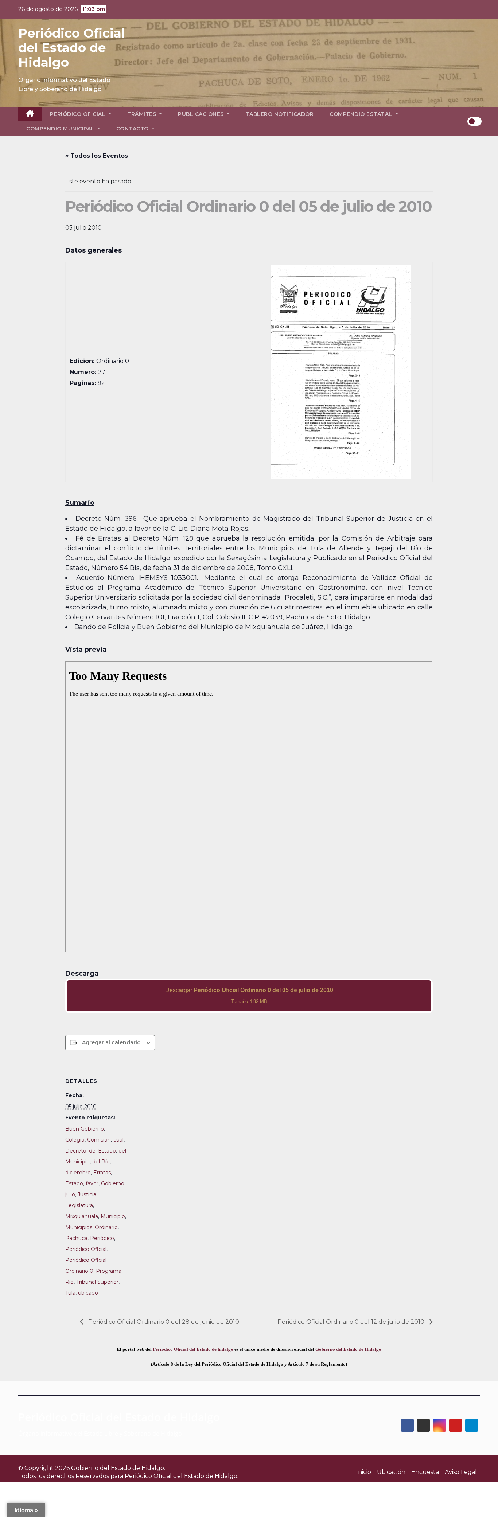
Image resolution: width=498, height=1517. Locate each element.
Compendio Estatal (362, 114)
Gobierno (112, 1183)
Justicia (87, 1194)
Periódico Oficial (78, 114)
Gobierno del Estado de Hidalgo (348, 1349)
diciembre (78, 1172)
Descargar (249, 995)
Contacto (133, 128)
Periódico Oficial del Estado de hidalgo (193, 1349)
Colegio (75, 1139)
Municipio (113, 1216)
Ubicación (391, 1472)
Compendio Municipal (61, 128)
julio (70, 1194)
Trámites (142, 114)
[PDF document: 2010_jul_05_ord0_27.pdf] (249, 806)
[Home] (30, 114)
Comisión (99, 1139)
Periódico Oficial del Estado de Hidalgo (71, 48)
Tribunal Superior (97, 1282)
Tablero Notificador (280, 114)
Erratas (102, 1172)
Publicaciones (201, 114)
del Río (101, 1161)
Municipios (78, 1227)
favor (92, 1183)
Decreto (75, 1150)
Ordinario (106, 1227)
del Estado (102, 1150)
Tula (70, 1293)
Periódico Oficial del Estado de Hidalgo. (181, 1476)
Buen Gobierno (84, 1129)
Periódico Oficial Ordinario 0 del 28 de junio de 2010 (163, 1321)
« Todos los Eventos (96, 155)
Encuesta (425, 1472)
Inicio (363, 1472)
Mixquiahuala (81, 1216)
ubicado (88, 1293)
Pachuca (76, 1238)
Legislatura (79, 1205)
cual (118, 1139)
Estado (74, 1183)
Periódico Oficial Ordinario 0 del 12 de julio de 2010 (351, 1321)
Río (69, 1282)
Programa (108, 1271)
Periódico (102, 1238)
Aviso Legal (461, 1472)
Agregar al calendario (111, 1042)
